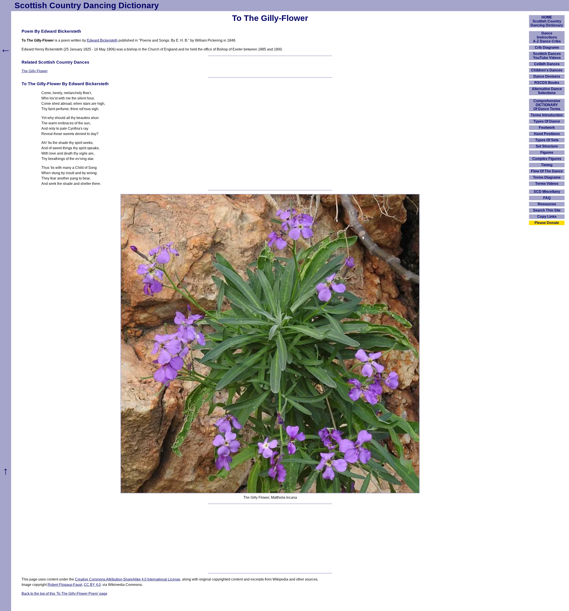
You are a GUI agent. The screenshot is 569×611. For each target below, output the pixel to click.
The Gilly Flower (35, 71)
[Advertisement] (270, 538)
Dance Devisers (546, 76)
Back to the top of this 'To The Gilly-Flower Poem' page (64, 593)
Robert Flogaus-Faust (65, 585)
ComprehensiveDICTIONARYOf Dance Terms (546, 105)
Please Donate (547, 223)
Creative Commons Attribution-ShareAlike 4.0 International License (127, 579)
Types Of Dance (546, 121)
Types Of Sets (547, 140)
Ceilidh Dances (547, 64)
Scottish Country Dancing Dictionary (86, 5)
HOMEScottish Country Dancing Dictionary (547, 21)
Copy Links (547, 216)
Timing (547, 165)
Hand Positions (547, 134)
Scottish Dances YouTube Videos (547, 56)
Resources (547, 204)
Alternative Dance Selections (547, 91)
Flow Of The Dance (547, 171)
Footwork (547, 127)
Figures (546, 152)
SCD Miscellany (547, 192)
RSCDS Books (546, 83)
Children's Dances (546, 70)
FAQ (547, 198)
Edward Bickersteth (102, 40)
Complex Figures (546, 159)
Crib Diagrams (547, 47)
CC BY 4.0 (92, 585)
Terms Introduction (547, 115)
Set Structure (547, 146)
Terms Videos (546, 184)
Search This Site (547, 210)
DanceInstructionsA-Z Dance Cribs (547, 37)
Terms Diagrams (547, 177)
